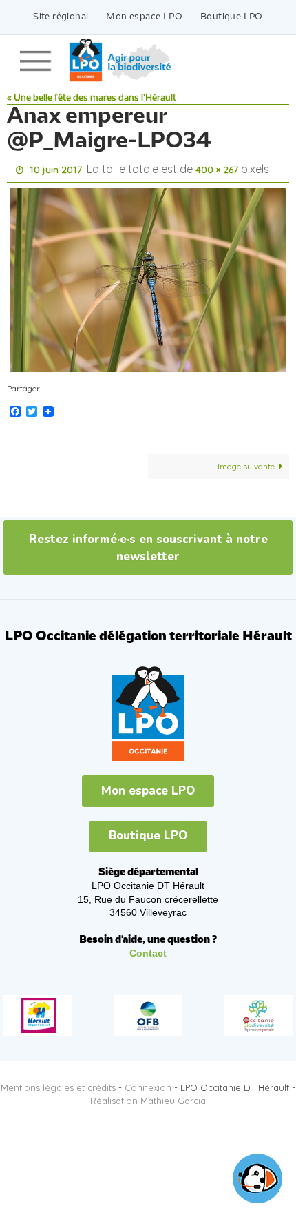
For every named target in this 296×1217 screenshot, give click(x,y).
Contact (148, 950)
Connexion (148, 1084)
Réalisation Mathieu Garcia (148, 1097)
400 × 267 (216, 169)
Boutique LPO (231, 17)
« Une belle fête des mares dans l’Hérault (91, 98)
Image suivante (246, 463)
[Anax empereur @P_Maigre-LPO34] (148, 277)
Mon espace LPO (144, 17)
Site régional (60, 17)
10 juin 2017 (56, 169)
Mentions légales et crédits (58, 1084)
